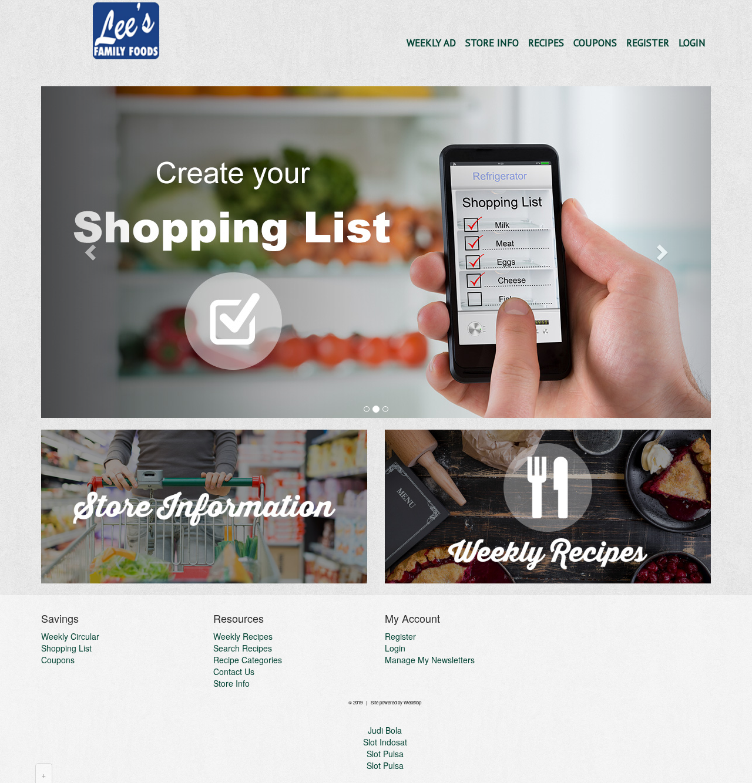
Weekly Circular (70, 636)
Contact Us (233, 671)
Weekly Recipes (243, 636)
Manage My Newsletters (430, 660)
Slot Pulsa (385, 754)
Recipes (546, 42)
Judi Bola (385, 730)
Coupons (595, 42)
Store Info (492, 42)
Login (692, 42)
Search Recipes (242, 648)
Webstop (412, 702)
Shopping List (66, 648)
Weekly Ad (431, 42)
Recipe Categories (247, 660)
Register (647, 42)
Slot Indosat (385, 742)
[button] (91, 252)
